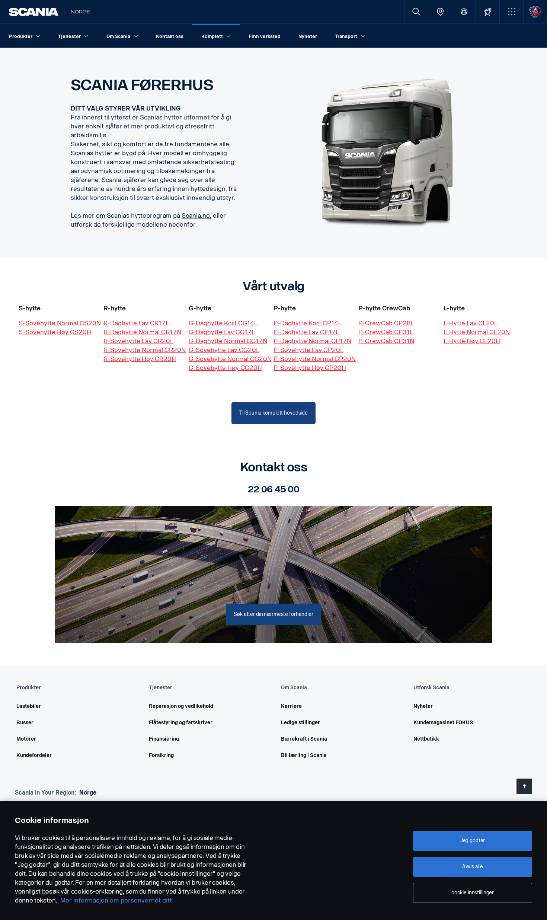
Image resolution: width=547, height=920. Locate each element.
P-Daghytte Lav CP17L (306, 332)
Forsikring (161, 755)
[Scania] (33, 12)
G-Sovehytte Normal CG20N (230, 358)
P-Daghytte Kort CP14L (308, 323)
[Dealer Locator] (440, 11)
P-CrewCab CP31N (386, 341)
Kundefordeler (34, 755)
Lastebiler (28, 706)
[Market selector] (464, 11)
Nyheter (423, 706)
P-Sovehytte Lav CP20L (308, 350)
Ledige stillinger (300, 722)
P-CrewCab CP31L (385, 332)
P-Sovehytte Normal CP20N (315, 358)
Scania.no (196, 215)
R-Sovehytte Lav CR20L (138, 341)
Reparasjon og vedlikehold (181, 706)
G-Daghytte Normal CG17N (228, 341)
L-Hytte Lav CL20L (471, 323)
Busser (24, 722)
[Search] (416, 11)
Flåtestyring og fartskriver (180, 722)
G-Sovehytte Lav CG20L (224, 350)
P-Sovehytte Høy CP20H (310, 367)
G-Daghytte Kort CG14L (223, 323)
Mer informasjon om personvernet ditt (116, 900)
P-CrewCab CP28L (386, 323)
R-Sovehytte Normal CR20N (144, 350)
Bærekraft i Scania (304, 739)
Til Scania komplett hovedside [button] (273, 413)
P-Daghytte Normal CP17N (312, 341)
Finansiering (164, 739)
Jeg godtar (472, 840)
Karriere (291, 706)
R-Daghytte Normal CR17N (142, 332)
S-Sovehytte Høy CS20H (55, 332)
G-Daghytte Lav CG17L (222, 332)
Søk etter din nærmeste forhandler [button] (273, 614)
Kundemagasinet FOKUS (443, 722)
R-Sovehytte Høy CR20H (139, 358)
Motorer (26, 739)
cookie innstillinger (472, 892)
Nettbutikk (426, 739)
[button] (511, 11)
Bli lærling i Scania (304, 755)
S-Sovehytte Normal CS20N (60, 323)
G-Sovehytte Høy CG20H (225, 367)
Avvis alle (472, 866)
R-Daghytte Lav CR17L (136, 323)
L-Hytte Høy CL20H (472, 341)
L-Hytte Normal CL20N (477, 332)
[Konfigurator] (487, 11)
